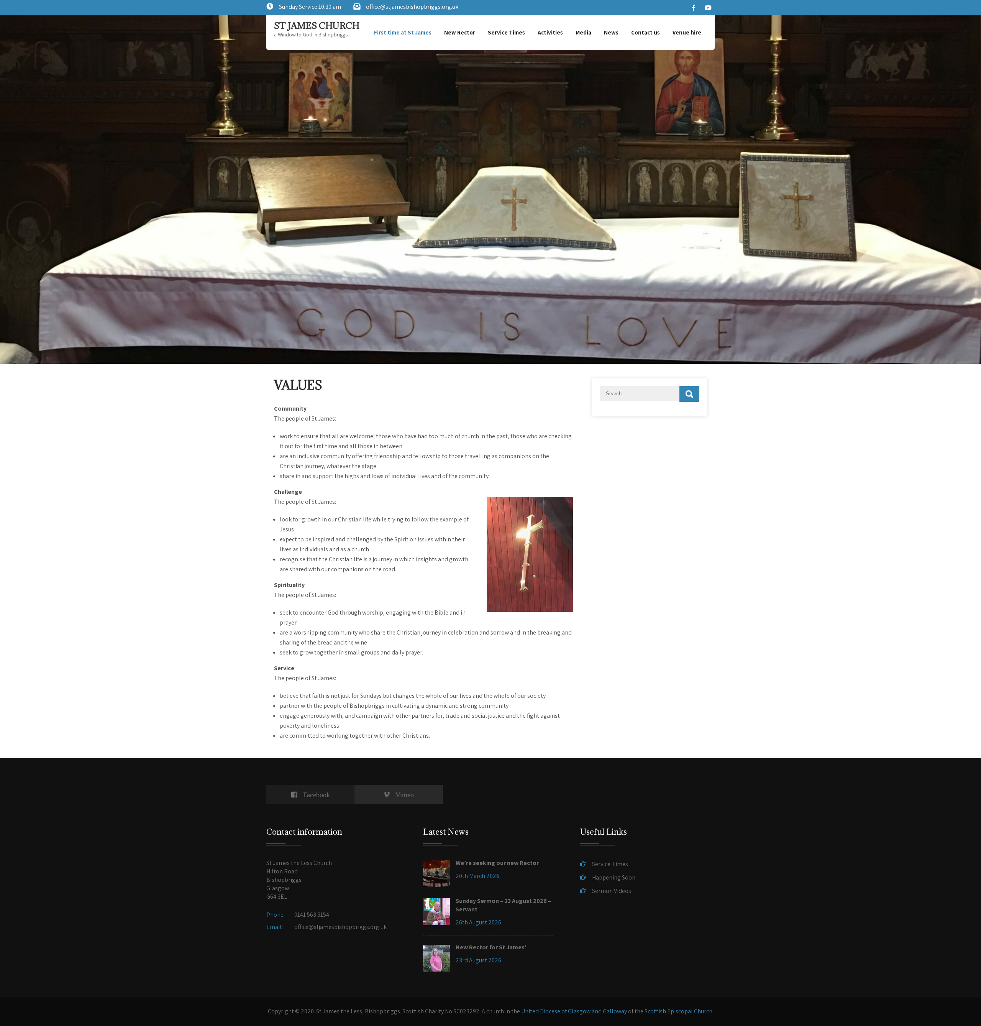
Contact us (645, 32)
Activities (550, 32)
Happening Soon (613, 877)
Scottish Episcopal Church (678, 1011)
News (611, 32)
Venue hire (687, 32)
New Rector (459, 32)
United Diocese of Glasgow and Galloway (574, 1011)
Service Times (506, 32)
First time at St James (402, 32)
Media (583, 32)
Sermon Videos (611, 891)
